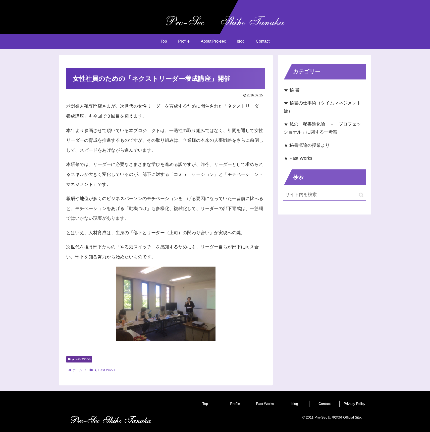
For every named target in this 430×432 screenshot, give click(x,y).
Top (205, 404)
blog (294, 404)
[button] (361, 195)
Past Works (265, 404)
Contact (325, 404)
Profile (235, 404)
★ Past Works (81, 359)
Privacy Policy (354, 404)
